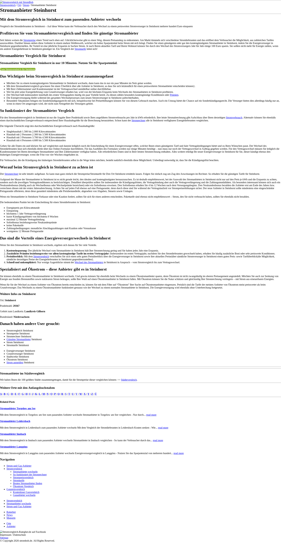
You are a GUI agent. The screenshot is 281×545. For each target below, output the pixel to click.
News (10, 515)
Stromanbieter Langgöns (13, 446)
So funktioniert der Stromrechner (30, 474)
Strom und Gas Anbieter (19, 465)
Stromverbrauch (234, 117)
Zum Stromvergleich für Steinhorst (18, 69)
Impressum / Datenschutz (13, 534)
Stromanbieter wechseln (25, 471)
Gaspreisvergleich (16, 489)
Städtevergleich (129, 379)
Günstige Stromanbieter (19, 339)
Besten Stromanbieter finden (27, 483)
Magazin (11, 517)
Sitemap (4, 537)
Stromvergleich (8, 5)
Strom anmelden (15, 362)
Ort (19, 5)
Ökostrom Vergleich (23, 486)
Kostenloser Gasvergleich (26, 492)
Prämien (174, 94)
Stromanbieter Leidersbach (15, 421)
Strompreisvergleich (23, 477)
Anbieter (11, 526)
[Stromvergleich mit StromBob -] (16, 2)
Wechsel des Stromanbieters (89, 262)
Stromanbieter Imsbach (13, 434)
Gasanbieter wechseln (24, 495)
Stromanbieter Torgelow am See (17, 408)
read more (151, 414)
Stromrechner (138, 120)
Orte (9, 523)
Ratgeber (11, 512)
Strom (26, 5)
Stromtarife (80, 49)
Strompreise (29, 40)
